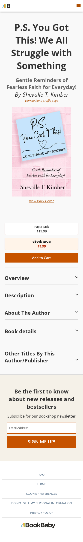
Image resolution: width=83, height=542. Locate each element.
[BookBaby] (6, 6)
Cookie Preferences (41, 493)
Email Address (18, 428)
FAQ (41, 474)
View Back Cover (41, 201)
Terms (41, 484)
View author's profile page (41, 100)
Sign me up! (41, 441)
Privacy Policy (41, 512)
